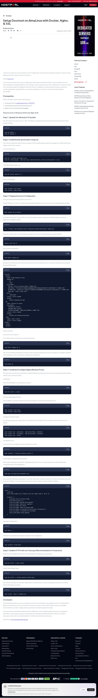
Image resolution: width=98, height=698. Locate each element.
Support (67, 5)
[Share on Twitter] (8, 30)
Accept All (90, 689)
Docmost (10, 79)
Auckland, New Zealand (58, 651)
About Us (78, 641)
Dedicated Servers (7, 641)
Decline (83, 689)
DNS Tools (54, 658)
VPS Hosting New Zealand (13, 668)
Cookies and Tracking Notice (83, 660)
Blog (76, 646)
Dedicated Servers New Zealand (82, 665)
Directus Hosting (31, 643)
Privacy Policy (79, 653)
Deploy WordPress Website (34, 641)
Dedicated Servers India (64, 665)
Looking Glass (55, 653)
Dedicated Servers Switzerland (47, 665)
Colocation (5, 646)
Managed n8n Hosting (67, 668)
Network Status (55, 656)
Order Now (60, 1)
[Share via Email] (18, 30)
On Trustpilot (84, 679)
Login (85, 5)
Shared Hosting (6, 651)
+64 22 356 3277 (76, 1)
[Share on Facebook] (11, 30)
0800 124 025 (93, 1)
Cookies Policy (11, 691)
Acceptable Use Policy (82, 656)
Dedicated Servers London (29, 665)
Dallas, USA (54, 641)
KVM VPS (32, 103)
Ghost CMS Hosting (32, 646)
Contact (93, 5)
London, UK (54, 643)
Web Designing (6, 656)
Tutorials (77, 643)
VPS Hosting (5, 643)
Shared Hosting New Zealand (51, 668)
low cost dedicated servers (19, 619)
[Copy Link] (20, 30)
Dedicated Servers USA (13, 665)
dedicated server (22, 103)
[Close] (94, 685)
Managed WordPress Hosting (83, 668)
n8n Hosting (29, 648)
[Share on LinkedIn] (14, 30)
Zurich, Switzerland (56, 646)
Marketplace (5, 648)
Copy (67, 128)
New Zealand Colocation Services (32, 668)
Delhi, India (54, 648)
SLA (76, 658)
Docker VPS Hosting (8, 653)
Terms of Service (80, 651)
